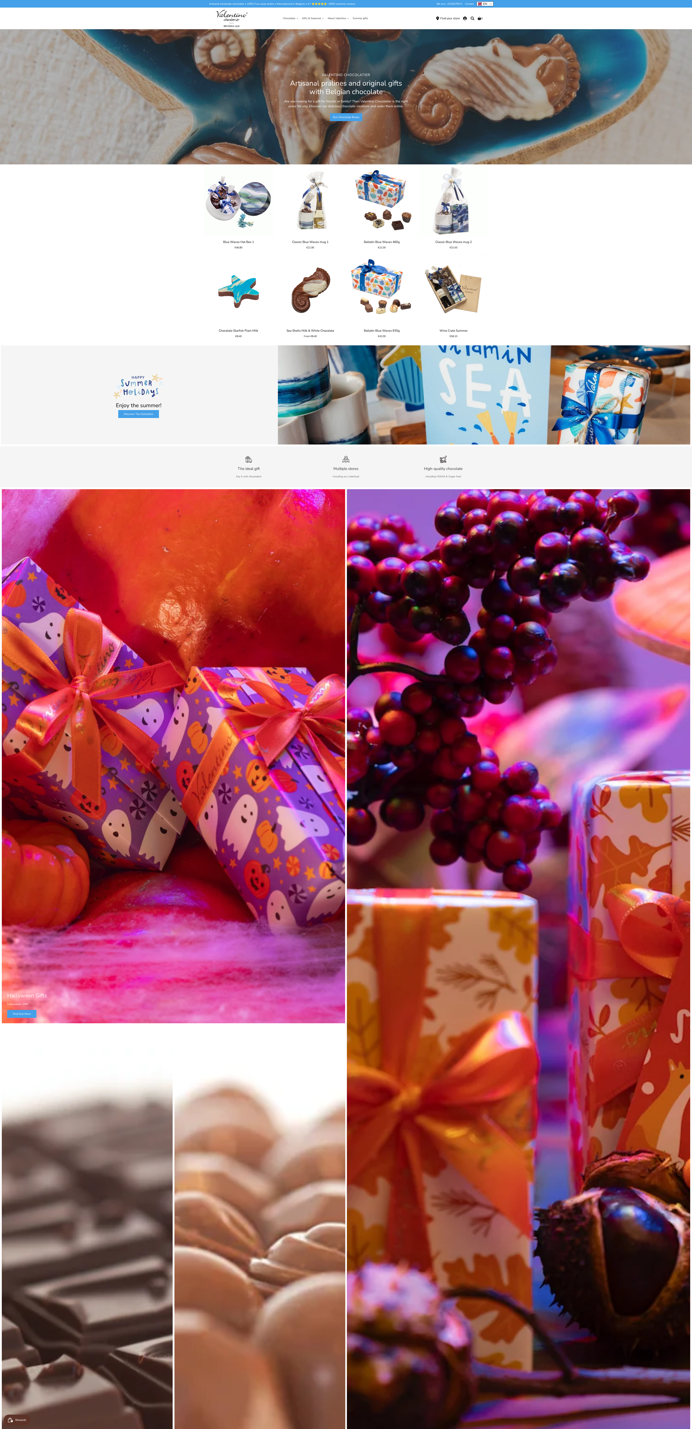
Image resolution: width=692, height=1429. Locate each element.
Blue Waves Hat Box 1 (238, 242)
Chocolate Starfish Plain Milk (238, 331)
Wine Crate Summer (453, 331)
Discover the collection (138, 414)
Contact (469, 4)
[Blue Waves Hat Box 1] (239, 201)
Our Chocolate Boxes (346, 117)
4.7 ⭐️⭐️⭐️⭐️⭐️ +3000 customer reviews (331, 4)
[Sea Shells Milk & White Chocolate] (310, 290)
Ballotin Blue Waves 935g (382, 331)
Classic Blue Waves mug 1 (310, 242)
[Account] (465, 18)
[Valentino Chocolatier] (231, 18)
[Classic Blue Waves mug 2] (454, 201)
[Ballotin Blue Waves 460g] (382, 201)
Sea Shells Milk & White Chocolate (310, 331)
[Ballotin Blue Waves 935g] (382, 290)
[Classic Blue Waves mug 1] (310, 201)
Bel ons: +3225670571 (449, 4)
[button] (485, 3)
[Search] (472, 18)
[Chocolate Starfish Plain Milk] (239, 290)
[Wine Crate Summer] (454, 290)
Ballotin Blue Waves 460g (382, 242)
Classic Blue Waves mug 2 (453, 242)
